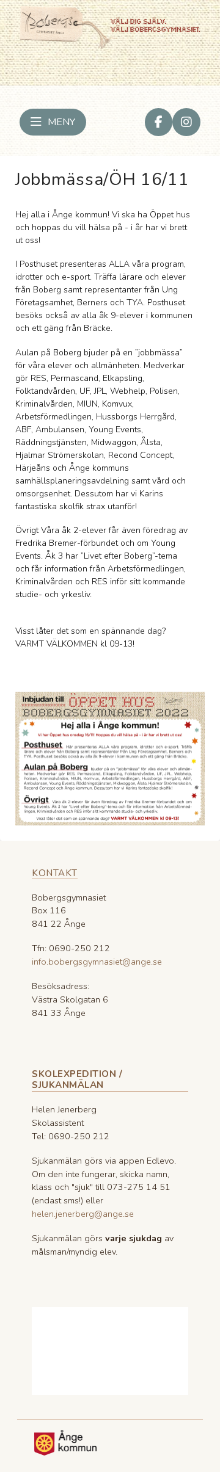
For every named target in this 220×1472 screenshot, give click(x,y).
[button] (53, 122)
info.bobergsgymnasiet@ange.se (97, 961)
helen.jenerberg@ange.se (83, 1214)
